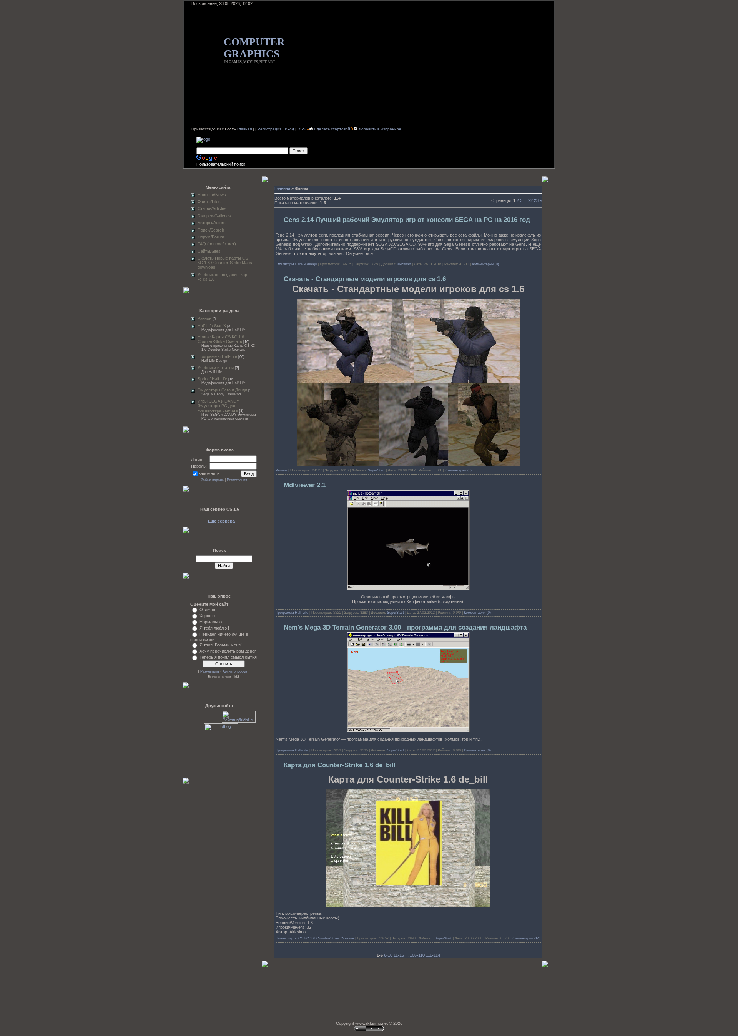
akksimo (404, 264)
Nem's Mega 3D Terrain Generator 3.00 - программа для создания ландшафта (405, 627)
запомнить (209, 473)
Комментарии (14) (526, 938)
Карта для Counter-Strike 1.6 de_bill (340, 765)
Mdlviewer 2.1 (305, 485)
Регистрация (269, 129)
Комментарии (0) (485, 264)
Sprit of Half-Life (212, 378)
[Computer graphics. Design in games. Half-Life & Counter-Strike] (203, 139)
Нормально (210, 622)
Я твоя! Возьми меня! (220, 645)
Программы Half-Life (217, 356)
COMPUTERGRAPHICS (254, 48)
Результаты (209, 671)
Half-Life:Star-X (212, 325)
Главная (244, 129)
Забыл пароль (212, 480)
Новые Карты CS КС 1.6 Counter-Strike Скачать (221, 339)
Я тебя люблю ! (214, 628)
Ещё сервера (221, 521)
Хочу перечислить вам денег (227, 651)
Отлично (207, 609)
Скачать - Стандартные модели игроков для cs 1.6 (365, 279)
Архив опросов (235, 671)
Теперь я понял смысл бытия (228, 657)
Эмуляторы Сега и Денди (222, 390)
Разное (204, 318)
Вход (289, 129)
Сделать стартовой (332, 129)
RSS (302, 129)
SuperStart (376, 470)
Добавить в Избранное (380, 129)
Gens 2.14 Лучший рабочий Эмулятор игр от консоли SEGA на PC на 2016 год (407, 219)
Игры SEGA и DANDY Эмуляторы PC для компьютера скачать (218, 406)
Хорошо (207, 615)
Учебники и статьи (216, 367)
